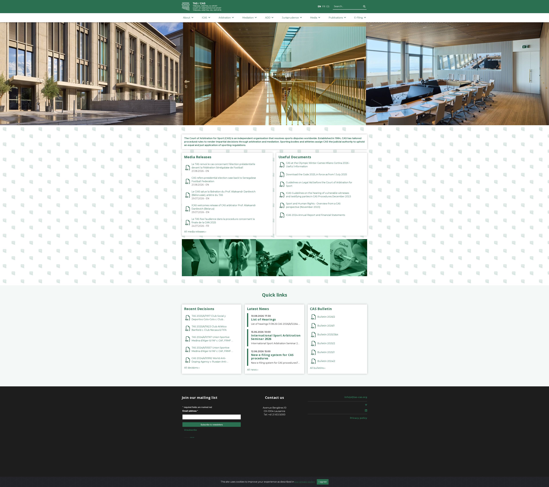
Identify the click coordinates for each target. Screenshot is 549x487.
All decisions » (192, 367)
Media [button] (313, 17)
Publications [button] (336, 17)
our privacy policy (305, 481)
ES (327, 6)
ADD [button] (267, 17)
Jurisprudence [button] (290, 17)
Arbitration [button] (225, 17)
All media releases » (195, 231)
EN (319, 6)
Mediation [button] (248, 17)
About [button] (186, 17)
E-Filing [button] (358, 17)
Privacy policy (358, 418)
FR (323, 6)
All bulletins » (317, 368)
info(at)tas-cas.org (355, 397)
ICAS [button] (204, 17)
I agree (323, 481)
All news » (252, 369)
